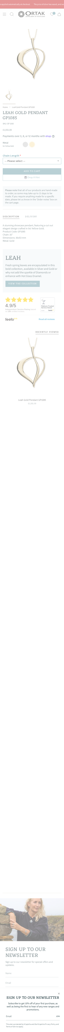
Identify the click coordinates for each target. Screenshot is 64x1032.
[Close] (59, 993)
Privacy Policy (50, 1024)
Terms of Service (12, 1026)
